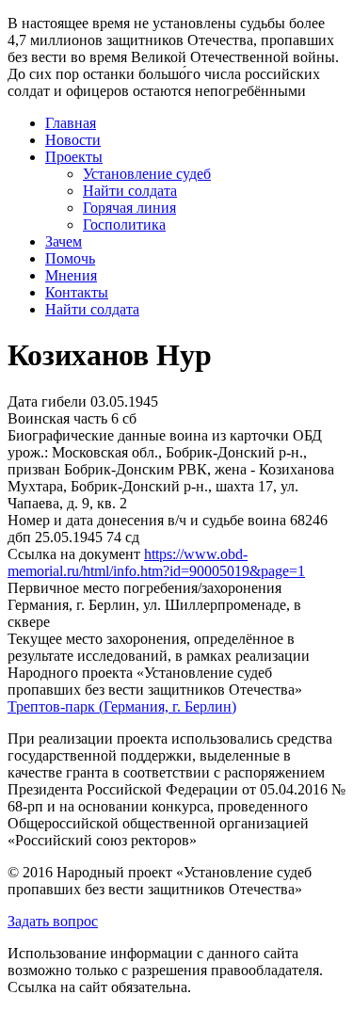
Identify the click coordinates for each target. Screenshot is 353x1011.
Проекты (74, 157)
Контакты (76, 292)
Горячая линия (129, 208)
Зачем (63, 241)
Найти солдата (130, 191)
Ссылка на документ (74, 554)
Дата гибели (47, 401)
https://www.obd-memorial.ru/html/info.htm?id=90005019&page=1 (156, 562)
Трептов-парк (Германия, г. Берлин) (122, 706)
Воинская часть (57, 418)
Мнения (71, 275)
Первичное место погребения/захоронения (144, 588)
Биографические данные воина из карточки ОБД (165, 435)
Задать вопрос (53, 921)
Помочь (70, 258)
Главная (70, 123)
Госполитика (124, 225)
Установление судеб (147, 174)
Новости (73, 140)
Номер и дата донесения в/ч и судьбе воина (147, 520)
